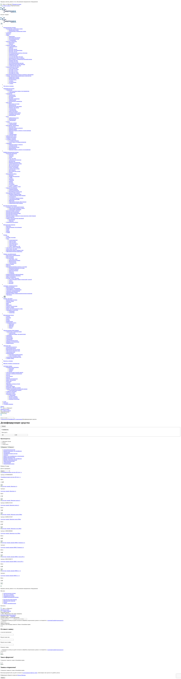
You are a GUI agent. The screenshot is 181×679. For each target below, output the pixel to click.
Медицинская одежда (8, 315)
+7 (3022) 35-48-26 (6, 5)
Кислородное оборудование (10, 205)
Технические (12, 95)
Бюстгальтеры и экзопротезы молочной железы (20, 59)
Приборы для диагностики (12, 341)
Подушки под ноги (13, 72)
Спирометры (9, 339)
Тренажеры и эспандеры (12, 310)
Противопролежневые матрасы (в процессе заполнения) (19, 74)
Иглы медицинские (13, 166)
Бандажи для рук (13, 51)
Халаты (8, 316)
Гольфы (8, 232)
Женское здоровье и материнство (11, 363)
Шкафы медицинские (14, 176)
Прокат (2, 406)
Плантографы (9, 338)
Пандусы (8, 265)
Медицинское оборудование (13, 193)
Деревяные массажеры (14, 114)
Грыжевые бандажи (14, 54)
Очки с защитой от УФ (14, 246)
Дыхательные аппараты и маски (17, 208)
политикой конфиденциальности (55, 620)
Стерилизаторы (7, 462)
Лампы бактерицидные (9, 461)
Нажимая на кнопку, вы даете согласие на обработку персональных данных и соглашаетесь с (32, 620)
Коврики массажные (14, 107)
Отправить (3, 621)
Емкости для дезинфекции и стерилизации (13, 456)
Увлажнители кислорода (12, 222)
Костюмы (8, 317)
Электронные (12, 120)
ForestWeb (12, 616)
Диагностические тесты (12, 340)
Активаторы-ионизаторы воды (13, 357)
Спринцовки (12, 395)
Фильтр (3, 426)
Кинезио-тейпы (10, 301)
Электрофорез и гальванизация (13, 289)
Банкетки (11, 179)
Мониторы (11, 200)
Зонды (10, 157)
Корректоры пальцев (14, 77)
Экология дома (7, 345)
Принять (3, 677)
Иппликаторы (12, 115)
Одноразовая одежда (11, 322)
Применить (4, 447)
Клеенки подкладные (14, 399)
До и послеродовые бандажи (16, 56)
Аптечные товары (7, 366)
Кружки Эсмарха (13, 396)
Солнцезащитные (13, 240)
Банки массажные (13, 111)
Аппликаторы (12, 109)
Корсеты (11, 44)
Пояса (7, 35)
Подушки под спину (14, 73)
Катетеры (11, 154)
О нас (4, 401)
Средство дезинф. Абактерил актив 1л (10, 505)
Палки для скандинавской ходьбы (14, 308)
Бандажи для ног (13, 49)
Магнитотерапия (10, 287)
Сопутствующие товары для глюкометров (19, 91)
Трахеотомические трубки (15, 163)
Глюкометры (9, 89)
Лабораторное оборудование (16, 203)
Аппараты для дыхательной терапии (15, 207)
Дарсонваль (9, 294)
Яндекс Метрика (22, 675)
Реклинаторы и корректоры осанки (17, 31)
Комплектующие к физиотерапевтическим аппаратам (19, 293)
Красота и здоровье (8, 361)
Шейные (11, 47)
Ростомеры (11, 184)
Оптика (5, 235)
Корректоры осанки (14, 30)
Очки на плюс (12, 241)
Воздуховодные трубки (14, 171)
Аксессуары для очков (11, 249)
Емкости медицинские (11, 187)
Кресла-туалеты (10, 264)
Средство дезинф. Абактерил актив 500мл (11, 519)
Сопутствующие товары (15, 355)
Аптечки (8, 382)
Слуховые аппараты (11, 139)
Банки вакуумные (10, 386)
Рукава (8, 228)
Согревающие (12, 40)
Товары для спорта (7, 298)
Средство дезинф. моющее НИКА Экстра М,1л (12, 561)
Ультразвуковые (13, 134)
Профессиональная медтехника (11, 152)
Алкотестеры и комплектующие (14, 331)
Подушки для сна (13, 70)
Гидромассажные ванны (15, 112)
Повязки (11, 369)
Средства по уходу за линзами (13, 247)
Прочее (11, 172)
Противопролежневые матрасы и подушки (16, 266)
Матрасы (8, 33)
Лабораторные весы (14, 117)
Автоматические (13, 145)
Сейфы (10, 177)
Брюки (7, 319)
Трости (10, 280)
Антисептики (6, 452)
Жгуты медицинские (14, 165)
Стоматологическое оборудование (17, 195)
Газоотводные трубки (14, 168)
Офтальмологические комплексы (14, 251)
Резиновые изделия (11, 394)
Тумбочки (11, 180)
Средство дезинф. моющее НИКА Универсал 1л (12, 547)
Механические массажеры (15, 106)
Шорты (8, 231)
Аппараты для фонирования (13, 291)
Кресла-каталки (10, 256)
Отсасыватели (12, 196)
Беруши (8, 375)
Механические (12, 105)
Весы (7, 116)
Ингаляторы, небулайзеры (12, 125)
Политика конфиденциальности (8, 615)
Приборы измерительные (15, 194)
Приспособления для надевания (14, 227)
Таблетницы (9, 385)
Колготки (8, 226)
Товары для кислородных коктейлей (15, 218)
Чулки (7, 229)
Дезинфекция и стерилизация (15, 419)
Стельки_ (11, 81)
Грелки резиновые (13, 397)
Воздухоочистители (11, 348)
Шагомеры (8, 305)
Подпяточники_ (13, 79)
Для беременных (13, 46)
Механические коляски (14, 260)
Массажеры (9, 102)
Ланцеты (11, 156)
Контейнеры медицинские (15, 191)
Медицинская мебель (11, 173)
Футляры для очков (11, 237)
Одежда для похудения (11, 306)
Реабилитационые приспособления (14, 274)
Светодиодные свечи (11, 135)
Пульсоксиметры (10, 217)
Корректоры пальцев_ (14, 78)
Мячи (7, 303)
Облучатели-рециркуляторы (16, 354)
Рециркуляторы (10, 353)
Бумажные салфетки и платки (13, 387)
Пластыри (11, 368)
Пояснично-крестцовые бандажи (17, 64)
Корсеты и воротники (11, 41)
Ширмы (11, 181)
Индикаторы (12, 161)
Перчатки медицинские (12, 378)
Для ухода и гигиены (8, 86)
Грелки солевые (13, 123)
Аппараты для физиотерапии (10, 285)
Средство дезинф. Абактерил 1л (8, 491)
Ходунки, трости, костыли (12, 278)
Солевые (11, 133)
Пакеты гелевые (10, 307)
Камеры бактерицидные (9, 457)
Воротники (11, 42)
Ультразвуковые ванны (8, 463)
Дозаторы (5, 454)
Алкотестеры (12, 333)
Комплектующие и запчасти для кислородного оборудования (21, 215)
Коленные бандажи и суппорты (16, 58)
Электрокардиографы (14, 199)
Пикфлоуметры (10, 343)
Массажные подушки (14, 103)
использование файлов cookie (30, 672)
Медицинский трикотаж (9, 224)
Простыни (11, 324)
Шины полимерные (11, 277)
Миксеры (11, 221)
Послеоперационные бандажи (16, 63)
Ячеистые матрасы (13, 270)
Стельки (11, 83)
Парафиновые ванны (11, 137)
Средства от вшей (10, 392)
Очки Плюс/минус (13, 243)
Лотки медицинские (14, 190)
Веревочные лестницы (11, 299)
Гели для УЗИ (12, 158)
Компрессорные (13, 129)
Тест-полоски (9, 376)
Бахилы (8, 377)
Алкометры (9, 335)
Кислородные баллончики (12, 212)
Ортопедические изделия (9, 27)
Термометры (9, 93)
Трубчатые (11, 273)
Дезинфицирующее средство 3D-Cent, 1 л (11, 477)
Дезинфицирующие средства (10, 453)
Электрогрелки (12, 124)
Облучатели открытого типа (13, 350)
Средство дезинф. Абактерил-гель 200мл (10, 533)
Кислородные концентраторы (13, 213)
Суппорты (8, 32)
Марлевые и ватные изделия (13, 383)
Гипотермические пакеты (15, 390)
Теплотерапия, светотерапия (13, 288)
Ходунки (11, 282)
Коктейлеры (12, 219)
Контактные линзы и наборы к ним (14, 250)
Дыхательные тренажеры (15, 209)
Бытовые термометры (14, 98)
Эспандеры (11, 312)
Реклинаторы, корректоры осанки (14, 28)
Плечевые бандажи (13, 61)
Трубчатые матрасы (13, 269)
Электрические (12, 110)
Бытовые (11, 97)
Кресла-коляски (10, 257)
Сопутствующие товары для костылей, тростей (20, 279)
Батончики (8, 381)
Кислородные (12, 126)
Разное (10, 327)
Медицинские (12, 96)
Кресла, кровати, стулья (15, 186)
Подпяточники (12, 82)
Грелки (8, 121)
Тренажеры (11, 311)
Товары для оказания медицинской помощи (16, 389)
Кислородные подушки (12, 214)
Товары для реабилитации (9, 254)
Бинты (10, 371)
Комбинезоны (9, 321)
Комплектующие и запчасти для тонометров (19, 149)
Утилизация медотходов (9, 449)
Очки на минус (12, 242)
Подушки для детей (14, 69)
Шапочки (11, 325)
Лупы (7, 236)
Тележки (11, 182)
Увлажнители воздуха (11, 347)
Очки (7, 238)
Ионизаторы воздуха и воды (13, 349)
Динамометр (9, 336)
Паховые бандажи (13, 60)
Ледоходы (8, 302)
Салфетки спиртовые (11, 391)
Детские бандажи (13, 55)
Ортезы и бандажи (10, 45)
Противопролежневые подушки (17, 268)
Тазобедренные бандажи (15, 65)
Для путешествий (13, 68)
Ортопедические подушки (12, 67)
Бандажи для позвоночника (15, 50)
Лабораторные (12, 100)
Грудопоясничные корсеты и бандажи (18, 53)
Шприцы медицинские (14, 162)
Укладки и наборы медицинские (14, 373)
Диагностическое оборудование (11, 330)
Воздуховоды (12, 170)
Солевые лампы (10, 358)
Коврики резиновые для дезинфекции (12, 458)
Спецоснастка (4, 419)
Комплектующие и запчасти (16, 128)
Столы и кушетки (13, 185)
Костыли (11, 283)
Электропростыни (10, 352)
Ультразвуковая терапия (12, 292)
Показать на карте (17, 4)
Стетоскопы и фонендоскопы (16, 198)
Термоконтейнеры (13, 189)
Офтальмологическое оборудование (17, 201)
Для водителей (12, 245)
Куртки (8, 320)
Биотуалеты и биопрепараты (13, 255)
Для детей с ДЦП (13, 259)
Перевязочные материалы (12, 367)
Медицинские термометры (15, 101)
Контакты (5, 402)
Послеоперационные (14, 39)
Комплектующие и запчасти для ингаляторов (20, 130)
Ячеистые (11, 271)
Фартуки (11, 326)
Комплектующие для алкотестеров (17, 334)
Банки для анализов (11, 380)
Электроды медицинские (15, 159)
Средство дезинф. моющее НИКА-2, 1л (10, 575)
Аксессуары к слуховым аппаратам (17, 142)
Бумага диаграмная (13, 167)
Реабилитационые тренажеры (13, 275)
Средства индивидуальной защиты (14, 372)
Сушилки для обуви (11, 138)
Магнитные (12, 36)
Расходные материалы (11, 153)
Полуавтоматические (14, 147)
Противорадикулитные (14, 37)
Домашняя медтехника (8, 88)
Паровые (11, 131)
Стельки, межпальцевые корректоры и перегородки (18, 75)
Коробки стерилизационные (10, 460)
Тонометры (9, 143)
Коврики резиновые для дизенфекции (12, 451)
